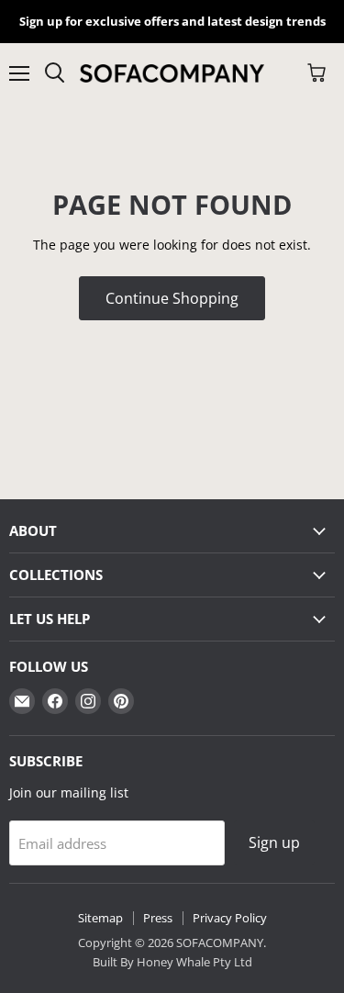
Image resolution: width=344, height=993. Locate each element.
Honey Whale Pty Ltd (193, 962)
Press (157, 917)
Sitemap (100, 917)
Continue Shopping (172, 298)
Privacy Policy (230, 917)
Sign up (274, 842)
